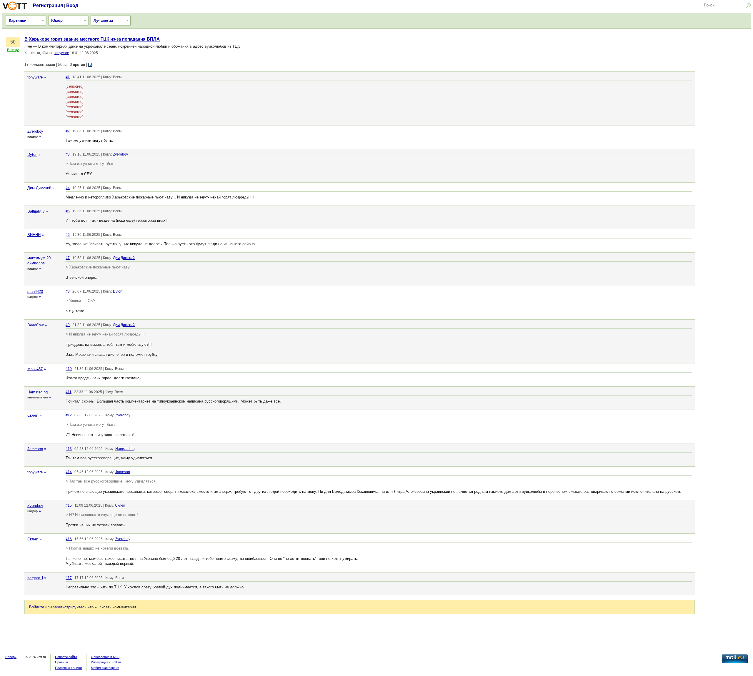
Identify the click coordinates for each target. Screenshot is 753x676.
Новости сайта (66, 657)
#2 (68, 131)
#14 (69, 472)
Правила (61, 662)
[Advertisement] (724, 125)
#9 (68, 325)
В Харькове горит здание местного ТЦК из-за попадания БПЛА (92, 39)
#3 (68, 154)
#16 (69, 539)
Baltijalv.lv (36, 211)
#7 (68, 258)
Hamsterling (37, 392)
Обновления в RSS (105, 657)
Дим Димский (39, 188)
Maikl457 (35, 369)
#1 (68, 77)
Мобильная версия (105, 668)
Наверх (10, 657)
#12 (69, 415)
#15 (69, 505)
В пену (13, 50)
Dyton (32, 154)
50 (13, 41)
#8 (68, 291)
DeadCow (35, 325)
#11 (68, 392)
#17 (69, 578)
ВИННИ (34, 235)
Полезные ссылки (68, 668)
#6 (68, 235)
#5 (68, 211)
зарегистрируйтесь (69, 607)
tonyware (61, 53)
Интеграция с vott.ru (106, 662)
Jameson (35, 449)
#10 (69, 369)
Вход (72, 5)
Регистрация (48, 5)
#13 (69, 449)
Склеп (32, 415)
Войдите (36, 607)
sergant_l (35, 578)
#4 (68, 188)
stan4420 (35, 291)
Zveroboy (35, 131)
